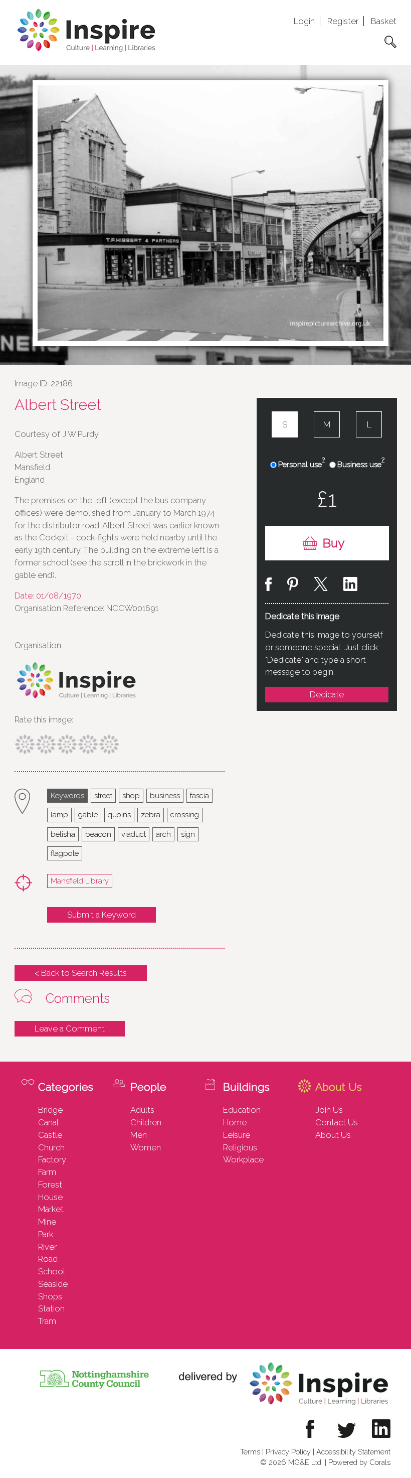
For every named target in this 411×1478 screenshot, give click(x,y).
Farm (47, 1172)
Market (51, 1209)
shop (131, 795)
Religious (240, 1147)
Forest (50, 1184)
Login (304, 21)
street (103, 795)
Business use (360, 464)
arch (163, 834)
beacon (98, 834)
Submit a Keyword (101, 915)
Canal (48, 1122)
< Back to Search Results (81, 973)
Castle (50, 1135)
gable (88, 814)
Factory (52, 1159)
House (50, 1197)
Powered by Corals (359, 1462)
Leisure (236, 1135)
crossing (184, 814)
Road (48, 1259)
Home (235, 1122)
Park (45, 1234)
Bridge (50, 1110)
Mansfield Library (80, 880)
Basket (383, 21)
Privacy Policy (288, 1451)
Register (342, 21)
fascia (199, 795)
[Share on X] (321, 586)
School (51, 1271)
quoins (119, 814)
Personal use (301, 464)
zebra (150, 814)
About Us (333, 1135)
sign (188, 834)
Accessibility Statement (353, 1451)
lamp (59, 814)
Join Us (329, 1110)
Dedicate (327, 694)
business (165, 795)
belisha (63, 834)
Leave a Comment (70, 1028)
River (47, 1247)
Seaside (53, 1284)
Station (51, 1308)
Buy (333, 543)
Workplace (243, 1159)
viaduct (133, 834)
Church (51, 1147)
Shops (50, 1296)
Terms (250, 1451)
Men (138, 1135)
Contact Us (336, 1122)
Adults (142, 1110)
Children (145, 1122)
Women (145, 1147)
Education (242, 1110)
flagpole (65, 853)
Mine (47, 1222)
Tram (47, 1321)
